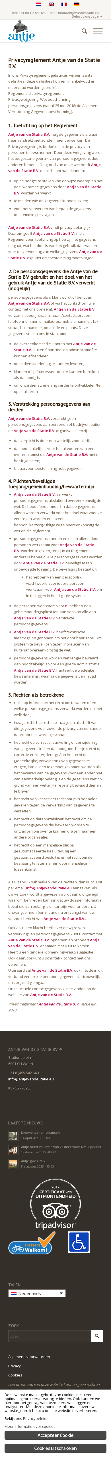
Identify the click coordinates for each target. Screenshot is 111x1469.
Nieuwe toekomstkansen (40, 1132)
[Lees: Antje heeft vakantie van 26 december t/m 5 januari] (13, 1150)
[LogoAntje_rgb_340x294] (46, 31)
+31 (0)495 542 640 (32, 13)
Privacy (14, 1366)
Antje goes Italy (33, 1161)
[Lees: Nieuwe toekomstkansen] (13, 1136)
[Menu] (95, 31)
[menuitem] (81, 31)
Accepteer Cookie (55, 1435)
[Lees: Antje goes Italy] (13, 1164)
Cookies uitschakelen (55, 1448)
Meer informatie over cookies (30, 1426)
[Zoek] (81, 31)
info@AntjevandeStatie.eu (78, 13)
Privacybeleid (34, 1418)
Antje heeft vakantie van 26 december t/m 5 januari (61, 1147)
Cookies (15, 1375)
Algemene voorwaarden (29, 1356)
